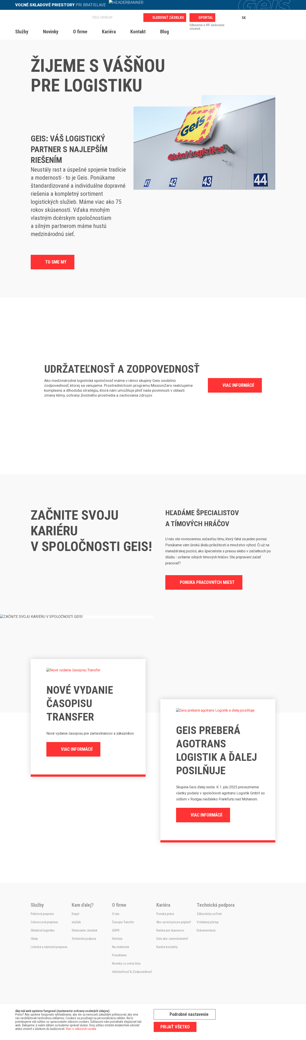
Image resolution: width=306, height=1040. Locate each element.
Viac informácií (238, 385)
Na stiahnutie (120, 947)
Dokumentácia (206, 930)
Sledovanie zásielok (84, 930)
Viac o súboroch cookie (81, 1029)
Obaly (34, 939)
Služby (21, 31)
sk (244, 18)
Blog (164, 31)
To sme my (56, 262)
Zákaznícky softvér (209, 914)
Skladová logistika (42, 930)
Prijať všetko (175, 1026)
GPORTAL (205, 17)
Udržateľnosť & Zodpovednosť (132, 972)
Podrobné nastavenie (189, 1014)
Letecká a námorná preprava (49, 947)
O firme (80, 31)
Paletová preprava (42, 914)
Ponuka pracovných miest (207, 582)
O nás (115, 914)
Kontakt (138, 31)
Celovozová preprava (44, 922)
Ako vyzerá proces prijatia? (173, 922)
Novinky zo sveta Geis (126, 963)
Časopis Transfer (123, 922)
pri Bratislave (61, 4)
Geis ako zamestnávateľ (172, 939)
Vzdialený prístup (208, 922)
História (117, 939)
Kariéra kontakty (167, 947)
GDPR (115, 930)
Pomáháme (119, 955)
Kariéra (109, 31)
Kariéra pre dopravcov (170, 930)
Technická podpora (84, 939)
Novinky (50, 31)
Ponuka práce (165, 914)
